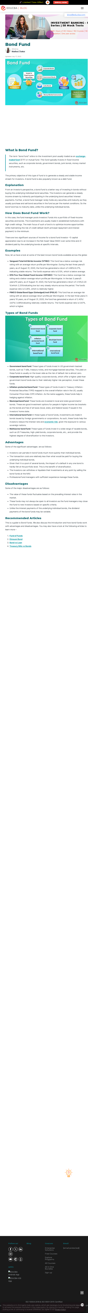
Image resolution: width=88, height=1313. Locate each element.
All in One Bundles (49, 1268)
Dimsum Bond (16, 539)
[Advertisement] (31, 583)
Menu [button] (79, 8)
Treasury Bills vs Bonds (20, 546)
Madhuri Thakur (18, 51)
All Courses (50, 1263)
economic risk (51, 422)
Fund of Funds (16, 536)
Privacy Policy (60, 1309)
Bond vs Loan (16, 543)
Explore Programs (49, 1258)
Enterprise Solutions (50, 1249)
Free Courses (51, 1254)
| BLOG (22, 8)
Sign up (48, 1273)
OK (82, 1305)
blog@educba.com (76, 15)
